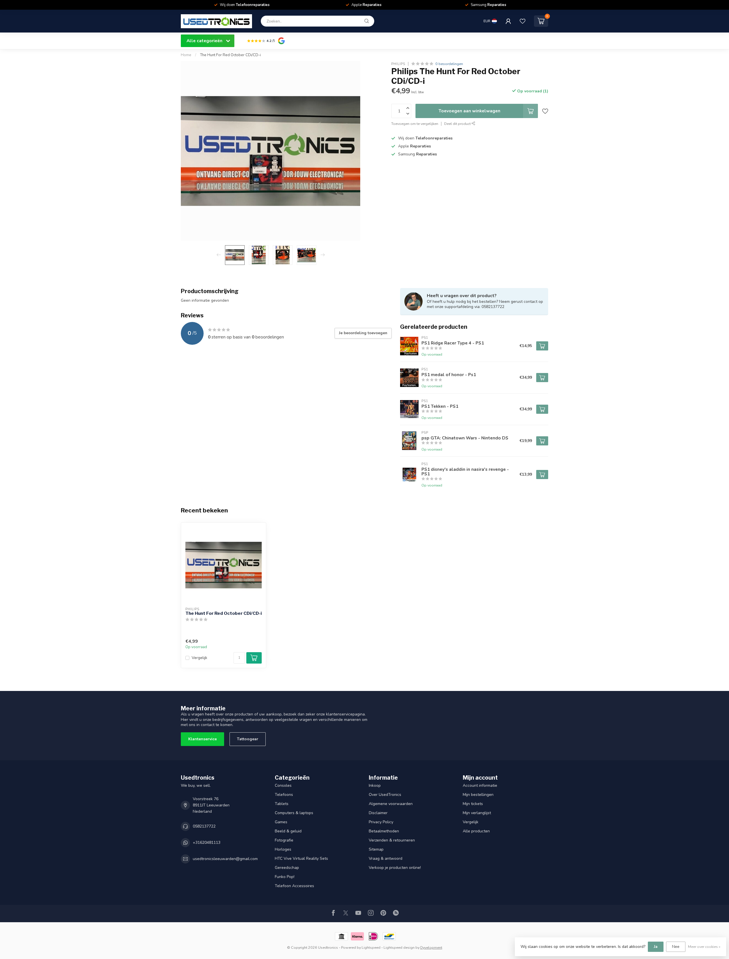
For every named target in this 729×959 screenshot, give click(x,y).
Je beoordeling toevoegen (363, 333)
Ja (656, 946)
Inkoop (375, 785)
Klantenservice (202, 739)
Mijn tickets (473, 803)
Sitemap (376, 849)
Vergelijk (199, 658)
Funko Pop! (284, 876)
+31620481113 (206, 842)
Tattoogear (247, 739)
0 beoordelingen (449, 63)
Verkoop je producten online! (395, 867)
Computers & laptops (294, 813)
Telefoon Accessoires (294, 886)
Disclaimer (378, 813)
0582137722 (204, 826)
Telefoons (284, 794)
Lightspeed (371, 947)
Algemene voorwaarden (391, 803)
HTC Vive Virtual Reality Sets (301, 858)
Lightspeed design (399, 947)
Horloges (283, 849)
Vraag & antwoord (385, 858)
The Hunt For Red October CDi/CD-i (230, 55)
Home (186, 55)
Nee (675, 946)
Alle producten (476, 831)
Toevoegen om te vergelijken (414, 123)
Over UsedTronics (385, 794)
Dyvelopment (431, 947)
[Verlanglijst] (522, 21)
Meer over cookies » (704, 946)
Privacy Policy (381, 822)
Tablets (281, 803)
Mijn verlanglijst (477, 813)
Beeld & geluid (288, 831)
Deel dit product (458, 123)
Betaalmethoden (384, 831)
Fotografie (284, 840)
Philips (398, 63)
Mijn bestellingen (478, 794)
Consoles (283, 785)
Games (281, 822)
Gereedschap (287, 867)
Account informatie (480, 785)
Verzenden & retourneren (392, 840)
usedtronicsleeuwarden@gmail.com (225, 858)
